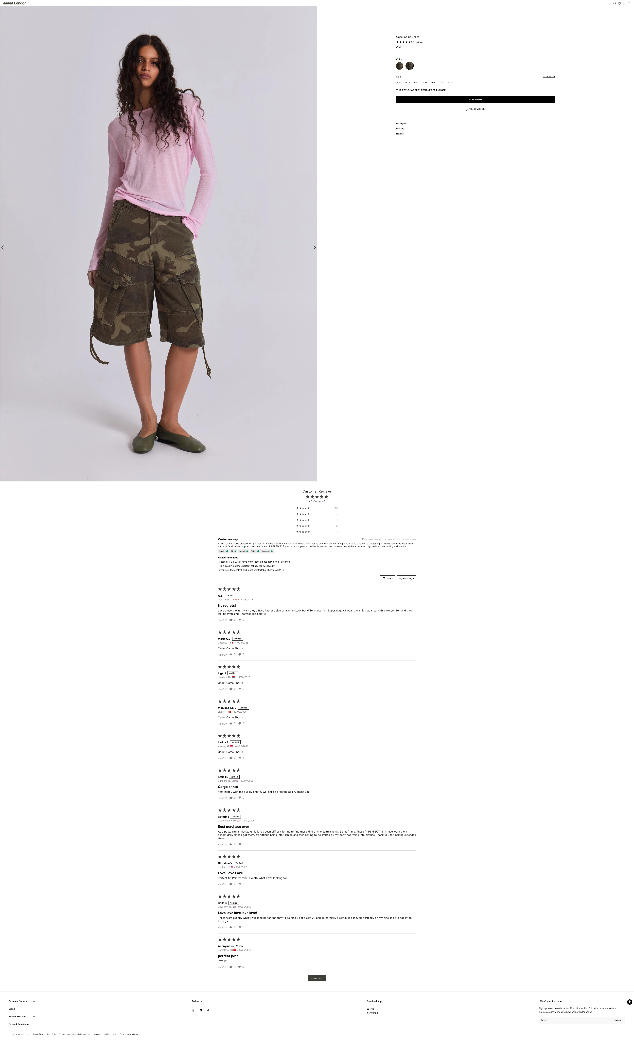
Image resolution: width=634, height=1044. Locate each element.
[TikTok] (208, 1010)
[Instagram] (193, 1010)
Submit (617, 1020)
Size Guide (549, 76)
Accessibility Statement (81, 1034)
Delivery (400, 128)
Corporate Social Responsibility (105, 1034)
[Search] (614, 3)
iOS (372, 1009)
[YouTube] (201, 1010)
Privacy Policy (51, 1034)
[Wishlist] (619, 3)
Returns (400, 134)
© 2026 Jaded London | (22, 1034)
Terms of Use (38, 1034)
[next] (314, 247)
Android (374, 1012)
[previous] (3, 247)
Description (401, 123)
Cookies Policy (64, 1034)
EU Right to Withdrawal (129, 1034)
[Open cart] (624, 3)
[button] (403, 42)
